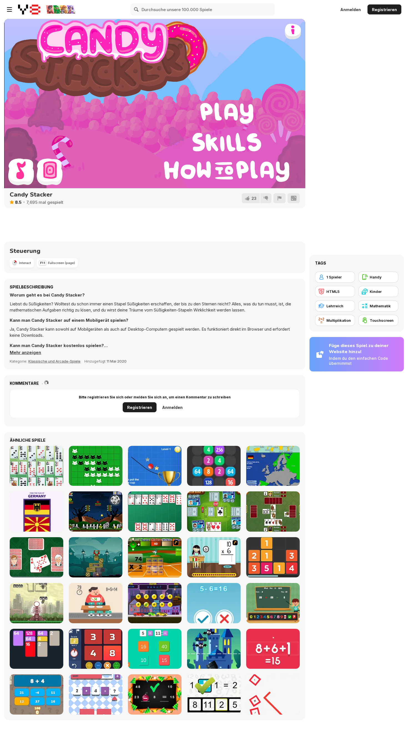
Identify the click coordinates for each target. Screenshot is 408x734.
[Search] (136, 9)
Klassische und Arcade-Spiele (54, 361)
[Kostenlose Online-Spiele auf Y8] (29, 9)
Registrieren (384, 9)
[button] (25, 353)
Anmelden (350, 9)
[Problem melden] (279, 198)
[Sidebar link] (9, 9)
